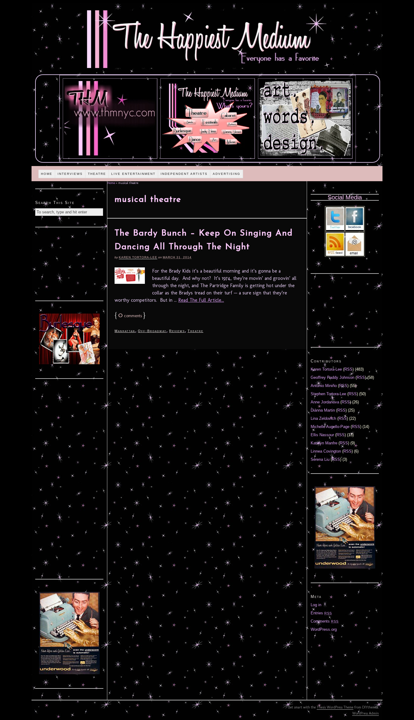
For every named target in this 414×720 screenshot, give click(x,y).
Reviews (177, 331)
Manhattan (125, 331)
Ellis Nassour (322, 435)
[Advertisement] (69, 263)
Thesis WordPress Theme (335, 707)
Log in (316, 605)
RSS (348, 369)
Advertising (226, 173)
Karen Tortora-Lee (138, 257)
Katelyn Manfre (324, 443)
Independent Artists (184, 173)
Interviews (70, 173)
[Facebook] (355, 228)
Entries (321, 613)
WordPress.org (324, 629)
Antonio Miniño (324, 385)
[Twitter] (335, 228)
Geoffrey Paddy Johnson (332, 377)
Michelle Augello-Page (330, 426)
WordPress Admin (365, 713)
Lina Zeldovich (323, 418)
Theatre (97, 173)
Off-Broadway (152, 331)
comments (130, 315)
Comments (325, 621)
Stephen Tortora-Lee (328, 394)
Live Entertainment (133, 173)
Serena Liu (320, 459)
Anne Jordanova (325, 402)
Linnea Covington (326, 451)
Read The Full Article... (201, 300)
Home (46, 173)
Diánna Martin (323, 410)
